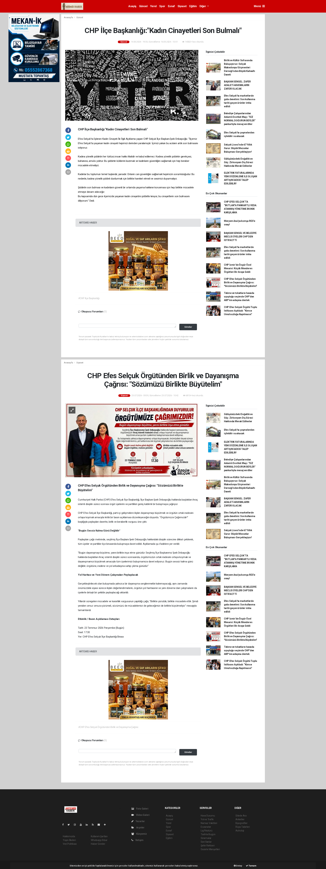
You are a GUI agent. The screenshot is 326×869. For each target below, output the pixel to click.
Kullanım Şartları (99, 836)
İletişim (139, 840)
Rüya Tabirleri (243, 826)
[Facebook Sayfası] (64, 824)
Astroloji (240, 830)
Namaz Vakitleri (209, 823)
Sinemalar (206, 838)
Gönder (188, 327)
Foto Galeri (142, 808)
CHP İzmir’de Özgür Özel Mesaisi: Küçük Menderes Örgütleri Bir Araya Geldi (238, 268)
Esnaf (171, 6)
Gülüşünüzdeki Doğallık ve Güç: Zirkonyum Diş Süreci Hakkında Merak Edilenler (238, 162)
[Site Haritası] (100, 824)
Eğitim (193, 6)
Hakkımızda (69, 836)
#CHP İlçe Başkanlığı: (89, 298)
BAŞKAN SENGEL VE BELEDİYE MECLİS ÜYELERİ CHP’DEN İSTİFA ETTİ (240, 237)
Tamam (252, 865)
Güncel (143, 6)
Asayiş (132, 6)
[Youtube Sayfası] (82, 824)
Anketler (240, 819)
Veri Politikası (70, 843)
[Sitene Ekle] (106, 824)
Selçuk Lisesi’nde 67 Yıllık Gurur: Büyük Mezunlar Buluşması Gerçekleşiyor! (238, 148)
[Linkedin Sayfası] (88, 824)
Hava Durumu (208, 815)
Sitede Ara (241, 815)
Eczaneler (206, 826)
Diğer (203, 6)
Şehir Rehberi (208, 845)
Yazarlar (140, 821)
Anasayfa (68, 17)
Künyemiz (141, 833)
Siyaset (182, 6)
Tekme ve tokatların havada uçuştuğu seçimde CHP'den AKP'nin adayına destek (239, 297)
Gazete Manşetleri (210, 849)
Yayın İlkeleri (69, 840)
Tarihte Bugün (208, 834)
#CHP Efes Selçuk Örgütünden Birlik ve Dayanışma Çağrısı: (108, 727)
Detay (239, 865)
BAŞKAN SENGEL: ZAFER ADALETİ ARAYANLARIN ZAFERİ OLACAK (237, 85)
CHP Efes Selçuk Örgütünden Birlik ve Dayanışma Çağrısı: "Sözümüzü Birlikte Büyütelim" (240, 282)
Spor (162, 6)
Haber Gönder (98, 843)
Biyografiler (242, 823)
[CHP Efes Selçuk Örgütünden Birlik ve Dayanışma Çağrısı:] (131, 440)
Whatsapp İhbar (99, 840)
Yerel (153, 6)
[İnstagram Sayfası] (76, 824)
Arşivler (140, 827)
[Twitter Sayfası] (70, 824)
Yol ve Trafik (207, 819)
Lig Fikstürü (206, 830)
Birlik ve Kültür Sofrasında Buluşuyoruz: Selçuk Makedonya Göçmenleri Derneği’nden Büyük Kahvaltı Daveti (239, 67)
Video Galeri (142, 815)
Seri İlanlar (206, 841)
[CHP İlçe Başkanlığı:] (131, 85)
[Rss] (94, 824)
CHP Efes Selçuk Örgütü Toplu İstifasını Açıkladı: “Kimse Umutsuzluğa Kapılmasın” (240, 311)
